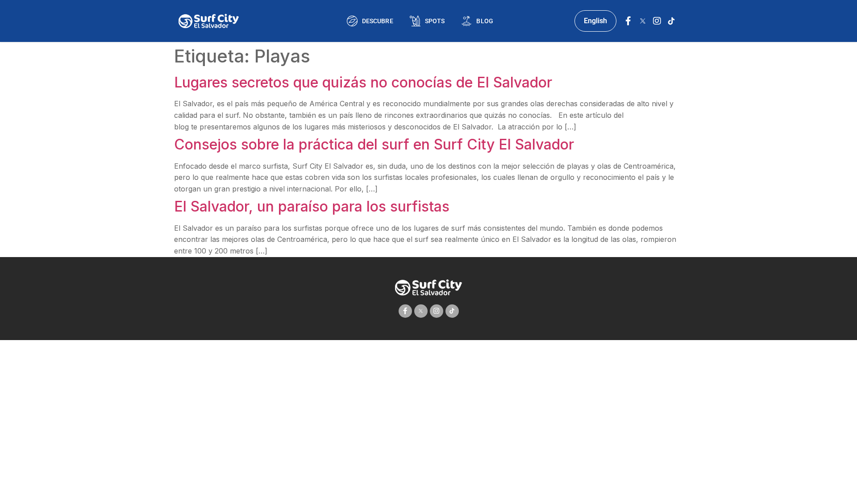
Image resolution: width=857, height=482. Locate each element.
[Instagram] (657, 21)
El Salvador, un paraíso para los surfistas (311, 206)
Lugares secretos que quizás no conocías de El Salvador (363, 82)
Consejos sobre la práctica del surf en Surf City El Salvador (374, 144)
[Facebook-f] (628, 21)
